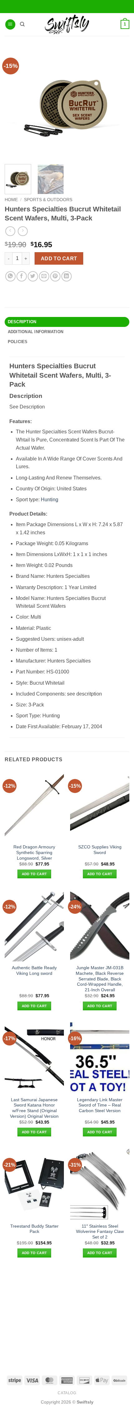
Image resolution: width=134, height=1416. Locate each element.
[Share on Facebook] (22, 276)
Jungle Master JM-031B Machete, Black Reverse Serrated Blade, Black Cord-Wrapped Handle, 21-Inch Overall (100, 978)
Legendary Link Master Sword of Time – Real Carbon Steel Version (99, 1105)
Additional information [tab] (36, 331)
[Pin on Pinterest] (55, 276)
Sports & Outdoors (48, 199)
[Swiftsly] (67, 24)
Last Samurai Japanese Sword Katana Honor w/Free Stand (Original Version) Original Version (34, 1108)
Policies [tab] (18, 341)
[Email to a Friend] (44, 276)
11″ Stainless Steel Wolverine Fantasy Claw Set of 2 (100, 1231)
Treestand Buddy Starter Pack (34, 1229)
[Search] (22, 24)
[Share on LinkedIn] (66, 276)
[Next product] (10, 231)
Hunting (49, 499)
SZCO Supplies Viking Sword (100, 850)
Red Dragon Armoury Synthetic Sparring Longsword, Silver (34, 852)
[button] (10, 24)
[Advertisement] (67, 1316)
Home (11, 199)
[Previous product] (22, 231)
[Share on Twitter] (33, 276)
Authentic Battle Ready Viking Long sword (34, 970)
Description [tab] (22, 321)
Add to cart (59, 258)
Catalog (67, 1393)
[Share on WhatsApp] (10, 276)
